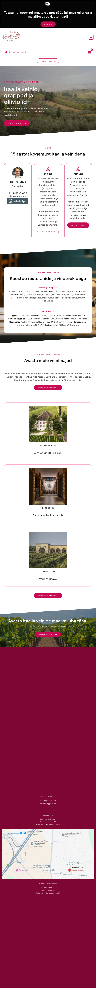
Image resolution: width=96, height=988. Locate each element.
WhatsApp (20, 201)
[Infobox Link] (48, 431)
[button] (48, 24)
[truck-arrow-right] (48, 4)
